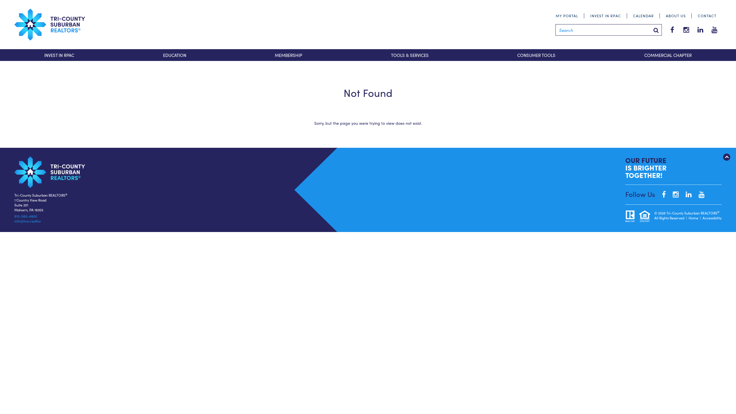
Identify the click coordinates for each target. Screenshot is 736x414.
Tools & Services (410, 55)
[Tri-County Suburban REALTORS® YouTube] (699, 194)
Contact (707, 15)
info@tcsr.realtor (27, 220)
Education (174, 55)
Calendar (643, 15)
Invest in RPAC (605, 15)
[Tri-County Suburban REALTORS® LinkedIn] (686, 194)
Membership (288, 55)
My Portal (567, 15)
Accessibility (712, 217)
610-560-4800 (25, 216)
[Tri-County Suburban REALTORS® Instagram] (673, 194)
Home (693, 217)
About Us (676, 15)
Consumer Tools (536, 55)
